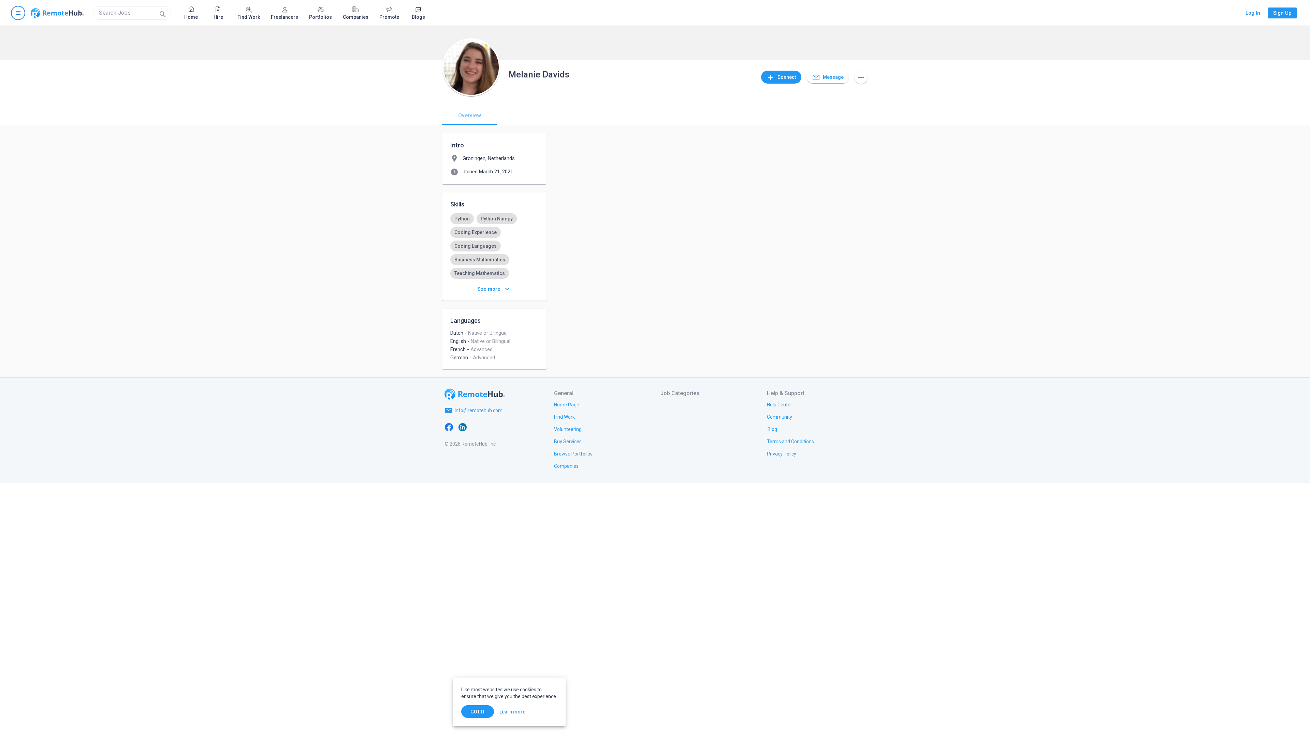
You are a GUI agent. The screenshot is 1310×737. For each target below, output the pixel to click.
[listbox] (494, 259)
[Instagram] (490, 427)
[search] (132, 13)
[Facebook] (449, 427)
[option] (462, 218)
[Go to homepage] (57, 13)
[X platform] (476, 427)
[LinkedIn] (462, 427)
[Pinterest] (503, 427)
